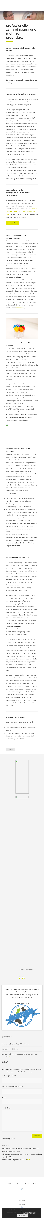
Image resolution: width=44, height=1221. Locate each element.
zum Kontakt (12, 223)
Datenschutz (22, 1200)
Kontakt (22, 1197)
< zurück (10, 750)
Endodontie (20, 308)
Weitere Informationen (29, 1212)
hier (10, 1057)
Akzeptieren (22, 1215)
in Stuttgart (22, 977)
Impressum (22, 1204)
